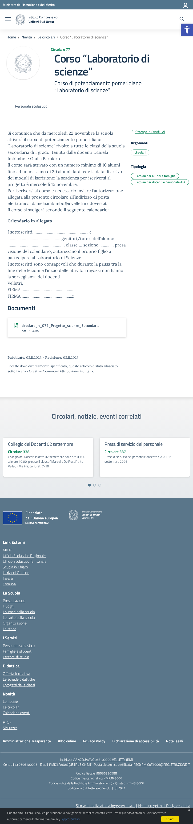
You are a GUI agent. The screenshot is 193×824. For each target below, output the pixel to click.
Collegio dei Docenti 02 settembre (40, 444)
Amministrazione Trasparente (27, 741)
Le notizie (10, 701)
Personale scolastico (19, 645)
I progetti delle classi (19, 685)
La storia (9, 629)
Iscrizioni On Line (16, 572)
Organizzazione (15, 623)
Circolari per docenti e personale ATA (160, 181)
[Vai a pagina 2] (94, 485)
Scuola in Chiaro (15, 567)
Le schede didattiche (19, 679)
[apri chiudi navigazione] (8, 19)
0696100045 (28, 764)
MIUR (7, 550)
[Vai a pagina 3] (99, 485)
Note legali (174, 741)
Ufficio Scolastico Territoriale (24, 561)
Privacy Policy (94, 741)
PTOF (7, 722)
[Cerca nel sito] (181, 20)
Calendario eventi (16, 713)
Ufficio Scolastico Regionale (24, 555)
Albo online (67, 741)
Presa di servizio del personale (134, 444)
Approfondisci (70, 818)
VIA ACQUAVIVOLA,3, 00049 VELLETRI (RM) (103, 759)
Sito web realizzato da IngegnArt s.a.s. (105, 805)
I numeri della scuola (19, 612)
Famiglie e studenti (17, 651)
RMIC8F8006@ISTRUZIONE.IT (70, 764)
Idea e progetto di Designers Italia (164, 805)
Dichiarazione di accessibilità (135, 741)
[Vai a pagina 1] (89, 485)
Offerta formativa (16, 673)
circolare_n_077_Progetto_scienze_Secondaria (60, 325)
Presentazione (14, 600)
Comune (9, 584)
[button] (187, 30)
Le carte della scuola (19, 617)
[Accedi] (185, 5)
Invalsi (8, 578)
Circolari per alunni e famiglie (155, 175)
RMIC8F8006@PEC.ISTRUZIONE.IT (165, 764)
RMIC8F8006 (113, 778)
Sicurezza (10, 728)
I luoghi (8, 606)
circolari (140, 152)
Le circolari (11, 707)
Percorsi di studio (16, 657)
